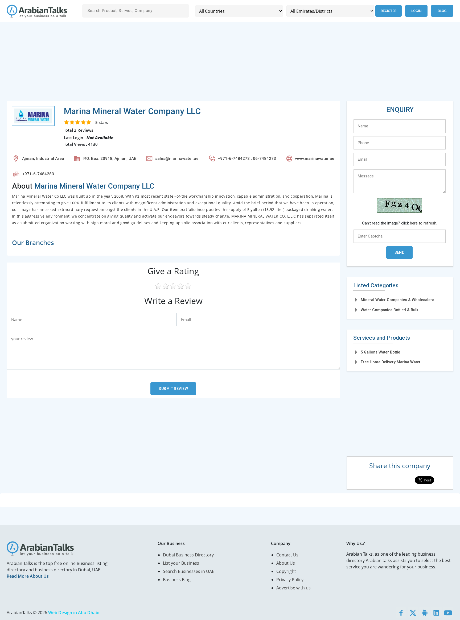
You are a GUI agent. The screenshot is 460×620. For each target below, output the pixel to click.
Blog (442, 11)
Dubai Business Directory (188, 555)
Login (416, 11)
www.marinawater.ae (314, 158)
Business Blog (177, 579)
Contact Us (287, 555)
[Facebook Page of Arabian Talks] (401, 612)
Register (388, 11)
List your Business (181, 563)
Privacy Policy (289, 579)
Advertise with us (293, 588)
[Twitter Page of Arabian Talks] (413, 612)
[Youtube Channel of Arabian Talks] (448, 612)
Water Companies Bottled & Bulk (389, 310)
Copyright (286, 571)
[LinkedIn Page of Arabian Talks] (436, 612)
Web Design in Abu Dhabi (73, 612)
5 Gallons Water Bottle (380, 352)
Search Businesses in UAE (188, 571)
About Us (285, 563)
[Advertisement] (166, 63)
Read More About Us (28, 576)
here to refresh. (423, 223)
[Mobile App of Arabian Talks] (424, 612)
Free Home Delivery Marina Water (391, 362)
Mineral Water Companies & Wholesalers (397, 300)
